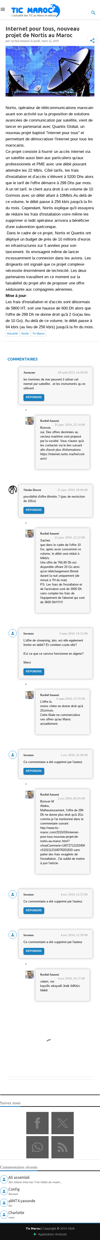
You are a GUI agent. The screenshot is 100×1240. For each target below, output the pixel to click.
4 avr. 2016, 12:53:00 (74, 894)
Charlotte (16, 1213)
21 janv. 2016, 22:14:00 (70, 424)
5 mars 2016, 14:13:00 (73, 633)
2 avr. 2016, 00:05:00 (71, 798)
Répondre (34, 397)
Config (14, 1189)
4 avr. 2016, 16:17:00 (71, 978)
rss (62, 1147)
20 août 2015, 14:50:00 (73, 372)
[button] (92, 41)
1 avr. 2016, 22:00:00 (74, 755)
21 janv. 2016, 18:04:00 (72, 490)
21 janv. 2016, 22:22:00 (70, 537)
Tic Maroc (33, 1228)
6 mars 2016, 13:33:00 (71, 698)
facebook (37, 1123)
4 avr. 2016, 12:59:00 (74, 935)
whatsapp (37, 1147)
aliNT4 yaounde (21, 1201)
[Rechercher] (93, 12)
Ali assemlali (19, 1177)
